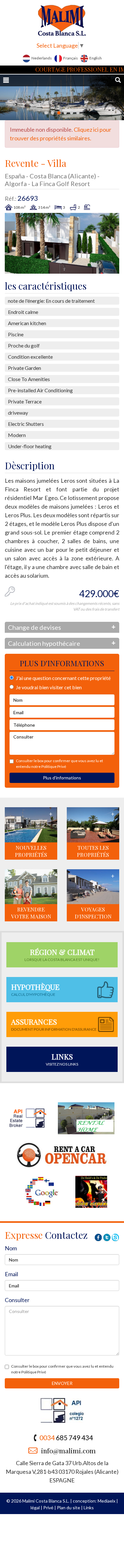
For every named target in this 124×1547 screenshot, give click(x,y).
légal (35, 1507)
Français (70, 58)
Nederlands (41, 58)
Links (89, 1507)
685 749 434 (66, 1438)
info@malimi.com (68, 1450)
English (95, 58)
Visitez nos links (62, 1058)
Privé (48, 1507)
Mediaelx (106, 1501)
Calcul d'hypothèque (35, 989)
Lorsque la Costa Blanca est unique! (62, 954)
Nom (11, 1248)
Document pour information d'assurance (54, 1024)
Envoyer (62, 1383)
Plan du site (68, 1507)
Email (11, 1273)
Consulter (17, 1299)
